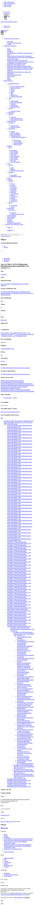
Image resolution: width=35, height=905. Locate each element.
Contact (9, 44)
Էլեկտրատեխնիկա (7, 385)
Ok (2, 900)
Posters (9, 79)
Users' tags (13, 117)
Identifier (11, 172)
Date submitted (14, 151)
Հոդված (3, 274)
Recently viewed (10, 224)
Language (9, 179)
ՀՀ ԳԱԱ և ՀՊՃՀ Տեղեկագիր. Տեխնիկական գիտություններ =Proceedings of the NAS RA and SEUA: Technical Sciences (17, 293)
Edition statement (11, 215)
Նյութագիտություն (7, 382)
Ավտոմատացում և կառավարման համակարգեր (17, 391)
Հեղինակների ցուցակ (24, 760)
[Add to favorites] (1, 250)
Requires (12, 198)
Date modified (14, 157)
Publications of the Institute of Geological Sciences (20, 67)
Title (9, 98)
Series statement (11, 217)
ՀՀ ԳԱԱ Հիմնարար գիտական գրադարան (15, 368)
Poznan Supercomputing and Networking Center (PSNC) (15, 894)
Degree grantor (17, 144)
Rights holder (10, 208)
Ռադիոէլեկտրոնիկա (8, 390)
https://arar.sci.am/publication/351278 (10, 412)
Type (8, 163)
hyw (9, 11)
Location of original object (17, 214)
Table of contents (14, 133)
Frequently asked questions (14, 43)
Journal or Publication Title (17, 86)
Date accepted (14, 153)
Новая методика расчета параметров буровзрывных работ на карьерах (24, 686)
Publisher (9, 146)
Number (12, 91)
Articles (9, 50)
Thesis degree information (19, 137)
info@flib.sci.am (5, 815)
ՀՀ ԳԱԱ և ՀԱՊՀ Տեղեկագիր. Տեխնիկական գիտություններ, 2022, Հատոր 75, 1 (24, 634)
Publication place (11, 121)
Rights (10, 202)
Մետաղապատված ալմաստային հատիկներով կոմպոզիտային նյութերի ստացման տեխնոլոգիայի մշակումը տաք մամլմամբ (25, 655)
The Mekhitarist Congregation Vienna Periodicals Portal (18, 838)
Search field (4, 234)
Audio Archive (11, 76)
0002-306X (4, 320)
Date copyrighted (14, 156)
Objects (9, 227)
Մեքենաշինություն (7, 380)
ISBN (11, 93)
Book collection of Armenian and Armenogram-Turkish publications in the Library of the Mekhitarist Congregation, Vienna (20, 57)
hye (6, 11)
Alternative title (14, 101)
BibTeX (6, 247)
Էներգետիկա (28, 383)
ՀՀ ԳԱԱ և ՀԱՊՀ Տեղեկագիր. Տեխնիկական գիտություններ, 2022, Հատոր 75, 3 (24, 771)
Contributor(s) (10, 112)
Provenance (11, 210)
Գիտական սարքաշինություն (24, 385)
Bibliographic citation (15, 176)
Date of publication (15, 88)
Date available (14, 159)
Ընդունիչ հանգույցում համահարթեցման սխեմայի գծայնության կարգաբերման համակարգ (24, 743)
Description (10, 41)
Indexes (6, 80)
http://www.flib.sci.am (6, 821)
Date (10, 147)
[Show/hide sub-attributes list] (7, 98)
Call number (13, 175)
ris (4, 246)
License (12, 207)
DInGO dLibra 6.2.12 (17, 893)
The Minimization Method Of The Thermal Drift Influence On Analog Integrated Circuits (25, 737)
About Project (7, 38)
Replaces (12, 195)
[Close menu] (1, 23)
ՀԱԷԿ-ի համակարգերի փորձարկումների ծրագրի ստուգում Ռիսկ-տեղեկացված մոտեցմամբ (25, 692)
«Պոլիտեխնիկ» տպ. (7, 348)
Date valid (13, 160)
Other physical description (17, 170)
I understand (26, 897)
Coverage (11, 122)
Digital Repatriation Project (14, 75)
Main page (4, 828)
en (4, 11)
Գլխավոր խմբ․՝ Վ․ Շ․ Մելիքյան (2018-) (14, 336)
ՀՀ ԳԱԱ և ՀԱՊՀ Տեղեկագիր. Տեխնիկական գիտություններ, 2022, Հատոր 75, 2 (24, 766)
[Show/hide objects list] (16, 46)
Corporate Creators (15, 111)
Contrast (7, 14)
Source (9, 178)
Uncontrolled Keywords (16, 120)
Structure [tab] (6, 261)
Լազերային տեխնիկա (22, 390)
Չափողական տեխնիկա (9, 386)
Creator (10, 108)
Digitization (10, 221)
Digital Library (8, 397)
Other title (13, 104)
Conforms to (13, 201)
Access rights (13, 205)
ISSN (11, 92)
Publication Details (13, 83)
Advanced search (5, 236)
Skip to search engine (9, 3)
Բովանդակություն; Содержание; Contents (23, 758)
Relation (10, 181)
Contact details (7, 876)
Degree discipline (18, 143)
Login (5, 19)
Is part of (12, 185)
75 (1, 307)
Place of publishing (15, 134)
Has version (13, 186)
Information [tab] (7, 259)
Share (8, 16)
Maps (8, 77)
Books (8, 48)
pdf (1, 355)
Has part (12, 183)
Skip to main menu (9, 2)
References (13, 192)
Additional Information (16, 96)
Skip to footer (7, 6)
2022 (2, 301)
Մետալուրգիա (19, 380)
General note (10, 218)
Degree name (17, 140)
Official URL (13, 95)
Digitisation (13, 212)
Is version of (13, 188)
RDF (2, 418)
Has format (13, 189)
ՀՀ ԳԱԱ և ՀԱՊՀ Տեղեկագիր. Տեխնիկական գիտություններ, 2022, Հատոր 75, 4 (24, 776)
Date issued (13, 154)
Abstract (12, 131)
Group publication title (16, 102)
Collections (7, 46)
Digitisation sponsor (15, 136)
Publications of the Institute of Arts (16, 64)
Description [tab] (7, 258)
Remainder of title (15, 106)
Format (10, 165)
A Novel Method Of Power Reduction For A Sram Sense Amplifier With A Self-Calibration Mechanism (25, 726)
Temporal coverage (15, 127)
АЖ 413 (3, 361)
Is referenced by (14, 194)
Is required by (14, 199)
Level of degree (18, 141)
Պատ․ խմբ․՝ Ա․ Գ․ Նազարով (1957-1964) (13, 333)
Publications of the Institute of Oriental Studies (19, 66)
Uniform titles (14, 105)
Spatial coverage (14, 125)
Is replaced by (14, 196)
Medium (12, 169)
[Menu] (1, 9)
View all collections (9, 852)
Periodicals (10, 51)
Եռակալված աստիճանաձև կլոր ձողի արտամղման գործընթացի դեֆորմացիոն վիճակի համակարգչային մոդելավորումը (25, 644)
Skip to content (8, 5)
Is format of (13, 191)
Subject (10, 114)
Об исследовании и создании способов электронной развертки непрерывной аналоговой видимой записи (25, 732)
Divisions (9, 220)
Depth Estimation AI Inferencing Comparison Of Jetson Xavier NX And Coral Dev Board (25, 704)
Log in (2, 882)
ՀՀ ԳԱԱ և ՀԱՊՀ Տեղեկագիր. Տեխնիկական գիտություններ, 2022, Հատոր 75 (22, 629)
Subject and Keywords (16, 118)
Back (2, 34)
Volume (12, 89)
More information (18, 897)
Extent (12, 167)
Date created (13, 150)
